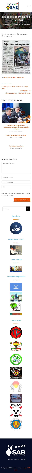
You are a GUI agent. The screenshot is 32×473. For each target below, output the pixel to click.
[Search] (28, 208)
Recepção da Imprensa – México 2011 (21, 24)
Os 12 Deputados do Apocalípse (16, 135)
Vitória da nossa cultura (16, 146)
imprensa (10, 77)
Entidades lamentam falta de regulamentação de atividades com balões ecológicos (16, 127)
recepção (19, 77)
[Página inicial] (2, 24)
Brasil (5, 77)
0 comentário (8, 36)
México (14, 77)
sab (22, 77)
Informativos (23, 34)
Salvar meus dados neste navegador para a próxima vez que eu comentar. (16, 194)
